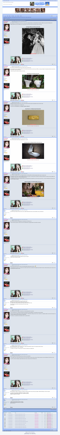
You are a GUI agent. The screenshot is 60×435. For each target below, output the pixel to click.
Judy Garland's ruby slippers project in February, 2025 (20, 418)
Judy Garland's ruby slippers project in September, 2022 (20, 427)
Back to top (5, 64)
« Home (4, 430)
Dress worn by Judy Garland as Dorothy (26, 59)
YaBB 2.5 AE (33, 433)
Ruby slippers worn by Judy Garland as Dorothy (27, 166)
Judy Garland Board (10, 415)
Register (12, 2)
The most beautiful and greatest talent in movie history (28, 168)
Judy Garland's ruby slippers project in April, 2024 (20, 424)
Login (9, 2)
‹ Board (6, 430)
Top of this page (9, 430)
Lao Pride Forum (27, 433)
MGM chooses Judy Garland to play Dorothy (27, 165)
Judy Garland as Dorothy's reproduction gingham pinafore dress (21, 421)
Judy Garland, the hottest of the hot (26, 61)
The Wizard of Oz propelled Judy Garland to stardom (28, 58)
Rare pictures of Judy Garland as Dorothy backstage (28, 60)
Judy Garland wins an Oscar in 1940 (26, 167)
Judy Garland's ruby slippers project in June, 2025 (20, 415)
